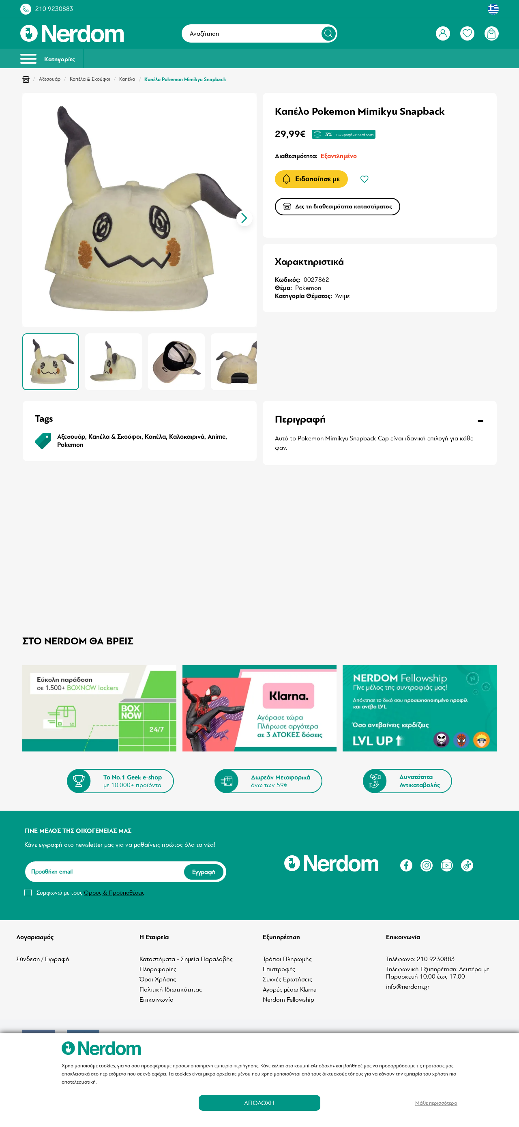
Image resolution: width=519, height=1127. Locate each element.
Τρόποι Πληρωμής (287, 959)
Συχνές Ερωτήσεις (287, 979)
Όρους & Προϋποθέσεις (114, 892)
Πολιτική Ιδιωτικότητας (170, 989)
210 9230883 (54, 9)
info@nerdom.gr (407, 986)
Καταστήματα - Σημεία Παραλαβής (186, 959)
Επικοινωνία (156, 999)
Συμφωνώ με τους (90, 892)
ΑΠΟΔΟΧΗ (259, 1103)
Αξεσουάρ (49, 79)
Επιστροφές (279, 969)
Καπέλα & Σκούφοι (90, 79)
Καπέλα (127, 79)
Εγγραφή (203, 871)
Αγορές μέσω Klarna (290, 989)
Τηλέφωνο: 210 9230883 (420, 959)
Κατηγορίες (59, 59)
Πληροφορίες (157, 969)
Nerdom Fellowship (288, 999)
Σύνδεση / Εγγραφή (42, 959)
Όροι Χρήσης (157, 979)
